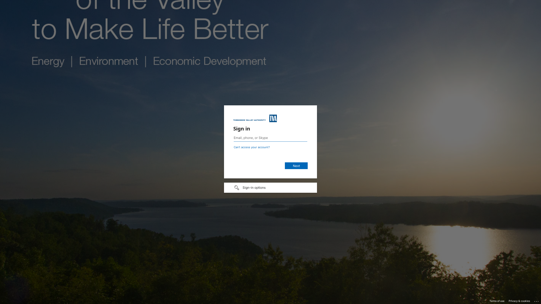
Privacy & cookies (519, 301)
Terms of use (496, 301)
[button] (270, 188)
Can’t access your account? (252, 147)
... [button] (536, 300)
